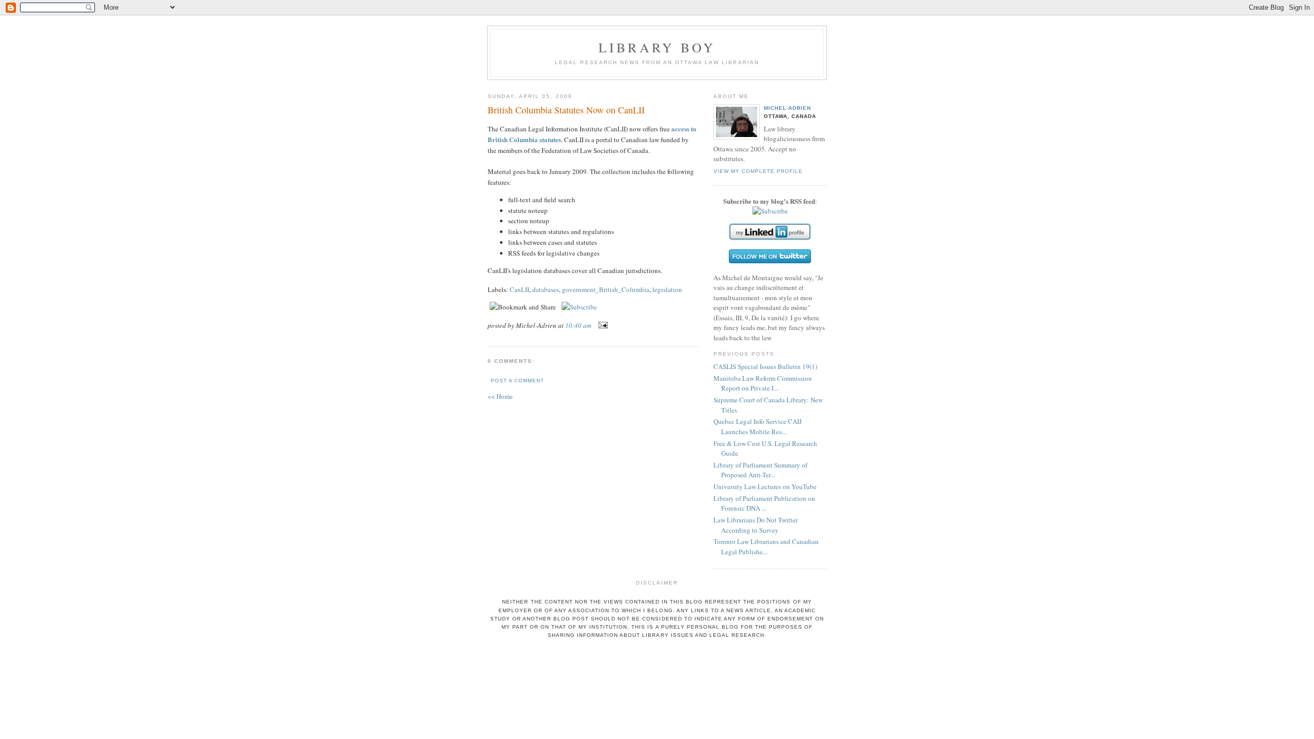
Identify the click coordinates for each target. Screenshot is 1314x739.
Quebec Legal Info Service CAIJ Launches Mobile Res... (757, 426)
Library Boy (657, 47)
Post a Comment (517, 380)
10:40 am (578, 325)
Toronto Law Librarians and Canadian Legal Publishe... (766, 546)
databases (545, 289)
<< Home (500, 396)
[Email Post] (601, 325)
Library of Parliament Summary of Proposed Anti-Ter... (760, 470)
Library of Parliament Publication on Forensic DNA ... (764, 503)
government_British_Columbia (605, 289)
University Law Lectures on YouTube (765, 486)
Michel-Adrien (787, 108)
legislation (667, 289)
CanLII (519, 289)
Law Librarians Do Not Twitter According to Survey (755, 525)
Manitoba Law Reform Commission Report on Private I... (762, 383)
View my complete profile (758, 171)
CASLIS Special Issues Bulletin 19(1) (765, 366)
